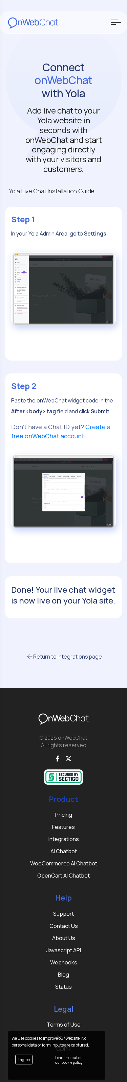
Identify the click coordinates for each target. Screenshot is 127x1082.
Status (63, 986)
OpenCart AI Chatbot (63, 875)
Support (63, 913)
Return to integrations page (67, 656)
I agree (24, 1059)
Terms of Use (64, 1024)
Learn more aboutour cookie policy (69, 1060)
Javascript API (63, 950)
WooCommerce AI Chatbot (63, 863)
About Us (63, 938)
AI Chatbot (63, 851)
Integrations (63, 839)
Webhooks (63, 962)
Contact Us (63, 926)
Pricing (63, 814)
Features (63, 827)
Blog (63, 974)
